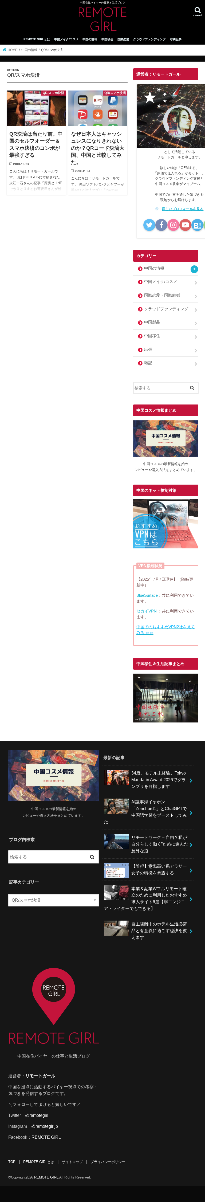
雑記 (148, 363)
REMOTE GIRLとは (36, 39)
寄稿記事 (176, 39)
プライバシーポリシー (107, 1162)
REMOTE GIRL (46, 1137)
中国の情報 (89, 39)
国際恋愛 (123, 39)
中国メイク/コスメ (66, 39)
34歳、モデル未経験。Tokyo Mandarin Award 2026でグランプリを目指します (158, 779)
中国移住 (107, 39)
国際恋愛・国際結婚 (162, 295)
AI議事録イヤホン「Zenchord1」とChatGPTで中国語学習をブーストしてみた (145, 811)
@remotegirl (36, 1115)
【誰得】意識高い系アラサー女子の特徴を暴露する (159, 869)
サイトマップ (72, 1162)
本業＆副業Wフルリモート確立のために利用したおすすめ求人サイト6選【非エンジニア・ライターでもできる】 (145, 898)
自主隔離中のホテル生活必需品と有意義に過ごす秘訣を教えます (159, 930)
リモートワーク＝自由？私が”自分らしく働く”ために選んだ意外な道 (159, 844)
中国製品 (152, 322)
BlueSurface (147, 595)
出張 (148, 349)
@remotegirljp (44, 1126)
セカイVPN (146, 611)
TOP (11, 1162)
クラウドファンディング (149, 39)
